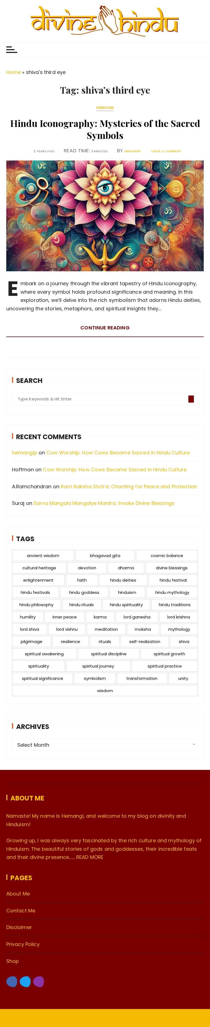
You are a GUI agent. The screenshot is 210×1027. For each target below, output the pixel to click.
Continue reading (104, 327)
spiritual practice (165, 666)
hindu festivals (35, 592)
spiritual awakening (44, 654)
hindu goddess (84, 592)
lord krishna (178, 617)
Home (13, 72)
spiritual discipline (109, 654)
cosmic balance (167, 555)
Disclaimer (19, 927)
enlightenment (38, 580)
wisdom (105, 690)
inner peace (64, 617)
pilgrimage (31, 641)
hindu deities (123, 580)
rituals (105, 641)
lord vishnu (67, 629)
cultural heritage (39, 568)
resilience (70, 641)
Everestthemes (69, 1018)
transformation (142, 678)
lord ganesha (137, 617)
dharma (126, 568)
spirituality (38, 666)
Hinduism (105, 107)
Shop (12, 961)
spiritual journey (98, 666)
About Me (18, 893)
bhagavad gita (105, 555)
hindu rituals (81, 605)
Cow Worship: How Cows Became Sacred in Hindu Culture (118, 452)
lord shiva (29, 629)
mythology (179, 629)
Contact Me (21, 910)
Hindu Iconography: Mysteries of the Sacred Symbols (105, 129)
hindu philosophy (36, 605)
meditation (106, 629)
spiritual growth (169, 654)
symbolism (95, 678)
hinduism (127, 592)
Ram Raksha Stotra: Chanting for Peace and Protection (129, 486)
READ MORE (89, 857)
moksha (143, 629)
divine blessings (172, 568)
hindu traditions (175, 605)
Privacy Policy (23, 944)
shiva (184, 641)
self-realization (144, 641)
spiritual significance (42, 678)
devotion (87, 568)
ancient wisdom (43, 555)
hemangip (132, 151)
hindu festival (173, 580)
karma (100, 617)
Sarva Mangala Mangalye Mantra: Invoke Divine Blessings (104, 503)
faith (82, 580)
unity (183, 678)
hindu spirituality (126, 605)
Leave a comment (166, 151)
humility (28, 617)
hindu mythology (172, 592)
